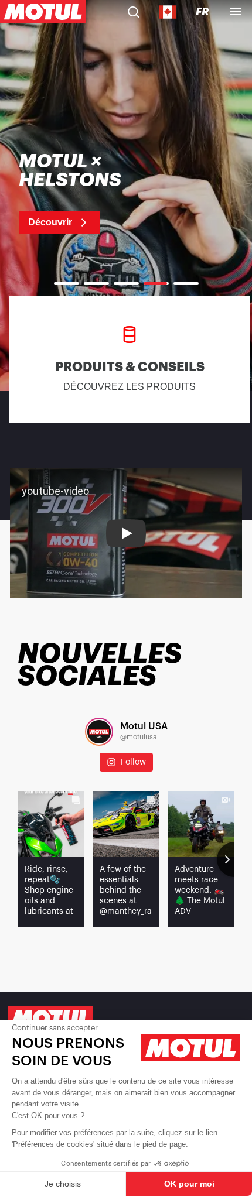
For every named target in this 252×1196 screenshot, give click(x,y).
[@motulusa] (99, 731)
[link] (94, 193)
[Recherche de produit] (133, 12)
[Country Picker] (167, 12)
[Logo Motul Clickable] (43, 11)
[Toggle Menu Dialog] (236, 12)
